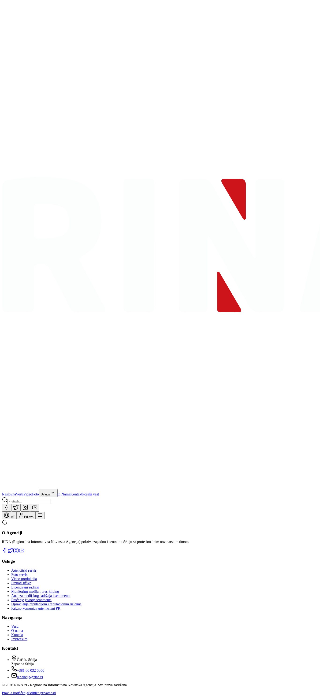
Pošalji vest (90, 494)
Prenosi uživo (21, 583)
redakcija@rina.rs (30, 677)
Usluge (45, 494)
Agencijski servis (24, 570)
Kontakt (76, 494)
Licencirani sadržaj (25, 587)
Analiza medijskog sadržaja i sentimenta (40, 596)
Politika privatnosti (42, 693)
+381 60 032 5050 (30, 670)
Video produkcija (24, 579)
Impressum (19, 639)
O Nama (64, 494)
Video (27, 494)
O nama (17, 631)
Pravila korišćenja (15, 693)
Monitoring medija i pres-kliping (35, 591)
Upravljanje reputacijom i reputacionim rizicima (46, 604)
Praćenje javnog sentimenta (31, 600)
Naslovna (9, 494)
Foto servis (19, 575)
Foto (35, 494)
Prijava (28, 517)
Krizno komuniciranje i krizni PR (35, 608)
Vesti (19, 494)
